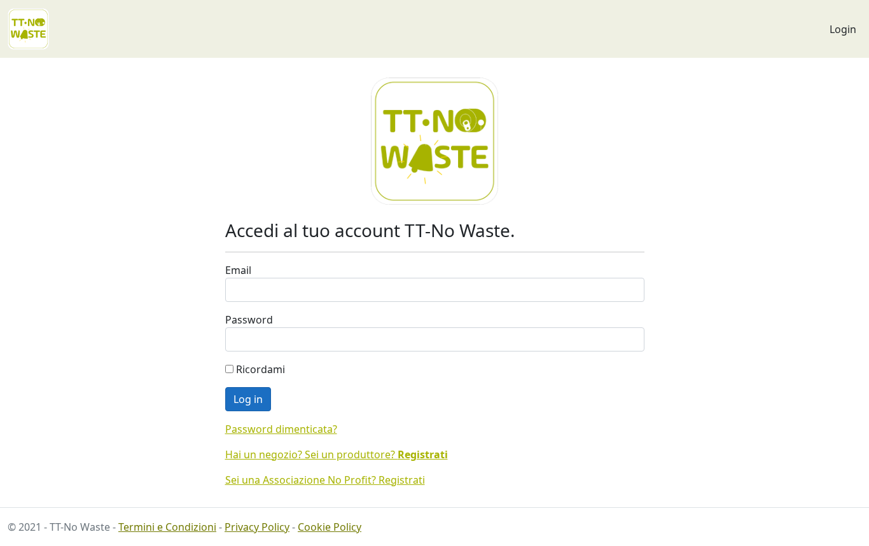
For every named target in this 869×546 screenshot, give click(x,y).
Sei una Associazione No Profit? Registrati (325, 480)
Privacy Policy (257, 527)
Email (238, 270)
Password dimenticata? (281, 429)
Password (249, 320)
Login (843, 29)
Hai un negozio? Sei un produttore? (336, 454)
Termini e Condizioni (167, 527)
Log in (248, 399)
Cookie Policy (329, 527)
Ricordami (259, 369)
